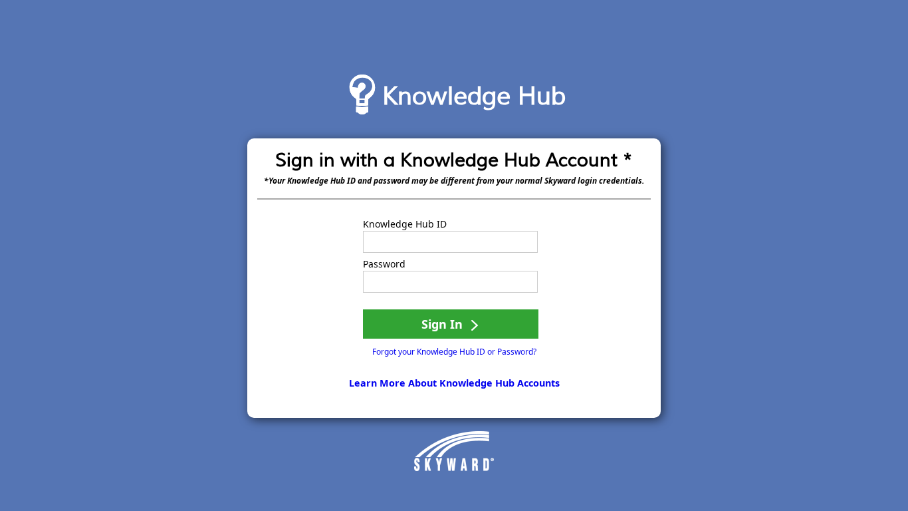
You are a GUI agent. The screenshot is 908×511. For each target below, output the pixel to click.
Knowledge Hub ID (405, 224)
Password (384, 264)
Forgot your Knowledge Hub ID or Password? (454, 351)
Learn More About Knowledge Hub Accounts (454, 383)
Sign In (443, 324)
